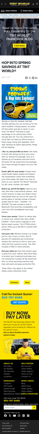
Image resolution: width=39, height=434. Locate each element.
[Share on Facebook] (26, 78)
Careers (7, 374)
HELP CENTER (27, 363)
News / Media (13, 15)
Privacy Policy (6, 423)
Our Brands (8, 369)
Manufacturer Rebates (13, 394)
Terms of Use (26, 374)
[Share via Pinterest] (33, 78)
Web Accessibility (6, 428)
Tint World (3, 15)
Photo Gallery (26, 391)
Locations (8, 376)
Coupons (7, 383)
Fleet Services (9, 391)
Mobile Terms (23, 425)
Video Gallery (26, 388)
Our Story (8, 366)
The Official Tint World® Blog (29, 15)
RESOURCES (9, 381)
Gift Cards (8, 386)
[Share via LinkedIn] (36, 78)
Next (27, 282)
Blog (23, 383)
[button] (2, 4)
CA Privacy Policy (24, 423)
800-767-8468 (12, 297)
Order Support (27, 371)
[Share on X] (29, 78)
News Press (26, 386)
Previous (14, 282)
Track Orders (26, 369)
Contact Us (26, 376)
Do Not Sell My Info (7, 425)
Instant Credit (9, 388)
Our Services (9, 371)
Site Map (22, 428)
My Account (26, 366)
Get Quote (20, 46)
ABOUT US (8, 363)
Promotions (6, 17)
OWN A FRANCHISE (29, 394)
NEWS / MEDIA (27, 381)
